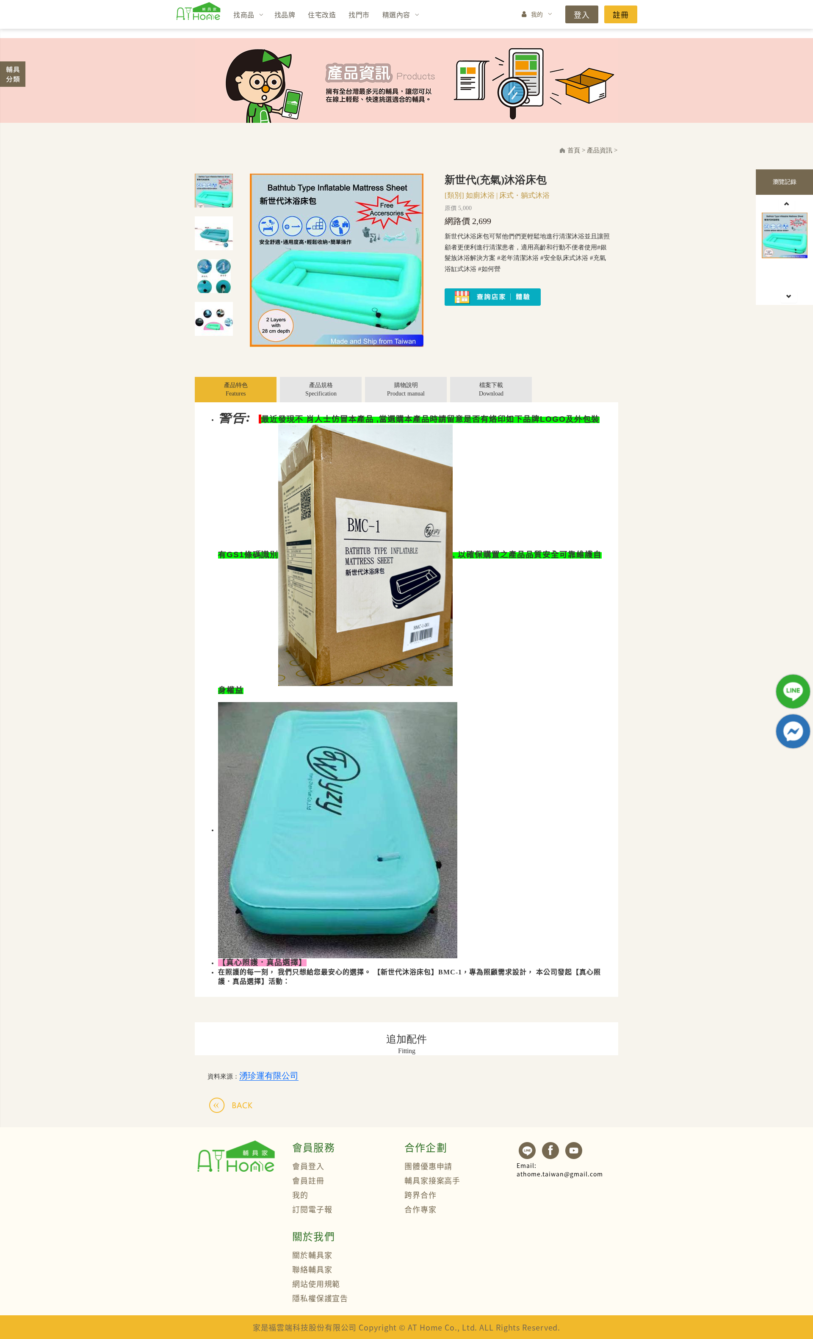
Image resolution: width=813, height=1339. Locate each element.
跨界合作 (420, 1194)
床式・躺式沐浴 (524, 195)
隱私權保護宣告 (320, 1297)
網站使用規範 (316, 1283)
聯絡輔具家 (312, 1269)
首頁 (573, 150)
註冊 (621, 14)
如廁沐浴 (480, 195)
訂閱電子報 (312, 1209)
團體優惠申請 (428, 1165)
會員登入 (308, 1165)
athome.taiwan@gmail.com (560, 1169)
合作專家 (420, 1209)
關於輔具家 (312, 1254)
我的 (537, 14)
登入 (582, 14)
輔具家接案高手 (432, 1180)
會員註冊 (308, 1180)
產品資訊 (599, 150)
